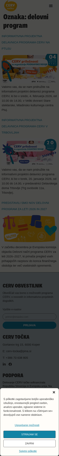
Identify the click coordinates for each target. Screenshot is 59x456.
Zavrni (29, 443)
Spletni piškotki (28, 451)
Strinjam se (29, 434)
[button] (54, 392)
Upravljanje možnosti (27, 425)
